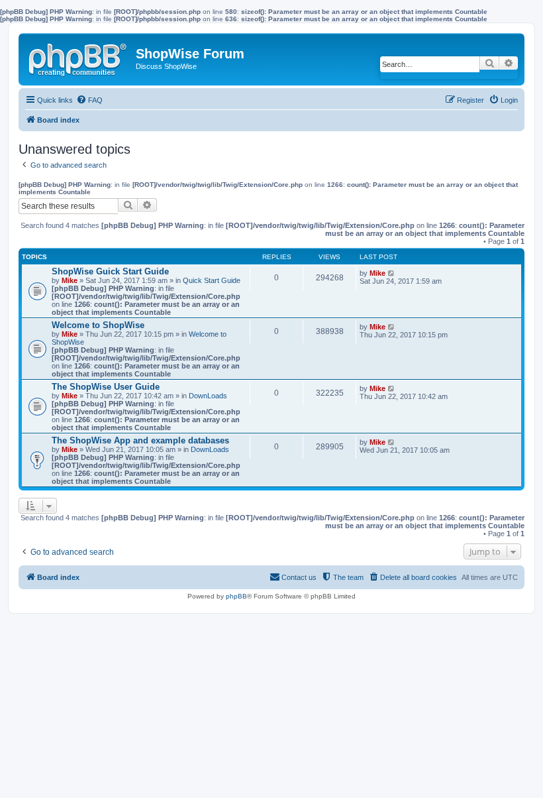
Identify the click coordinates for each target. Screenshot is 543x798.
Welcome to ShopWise (98, 325)
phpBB (236, 596)
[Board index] (79, 57)
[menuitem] (89, 100)
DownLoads (208, 396)
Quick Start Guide (211, 280)
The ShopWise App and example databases (140, 440)
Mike (69, 280)
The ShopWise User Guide (106, 387)
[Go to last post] (391, 273)
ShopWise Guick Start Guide (110, 271)
